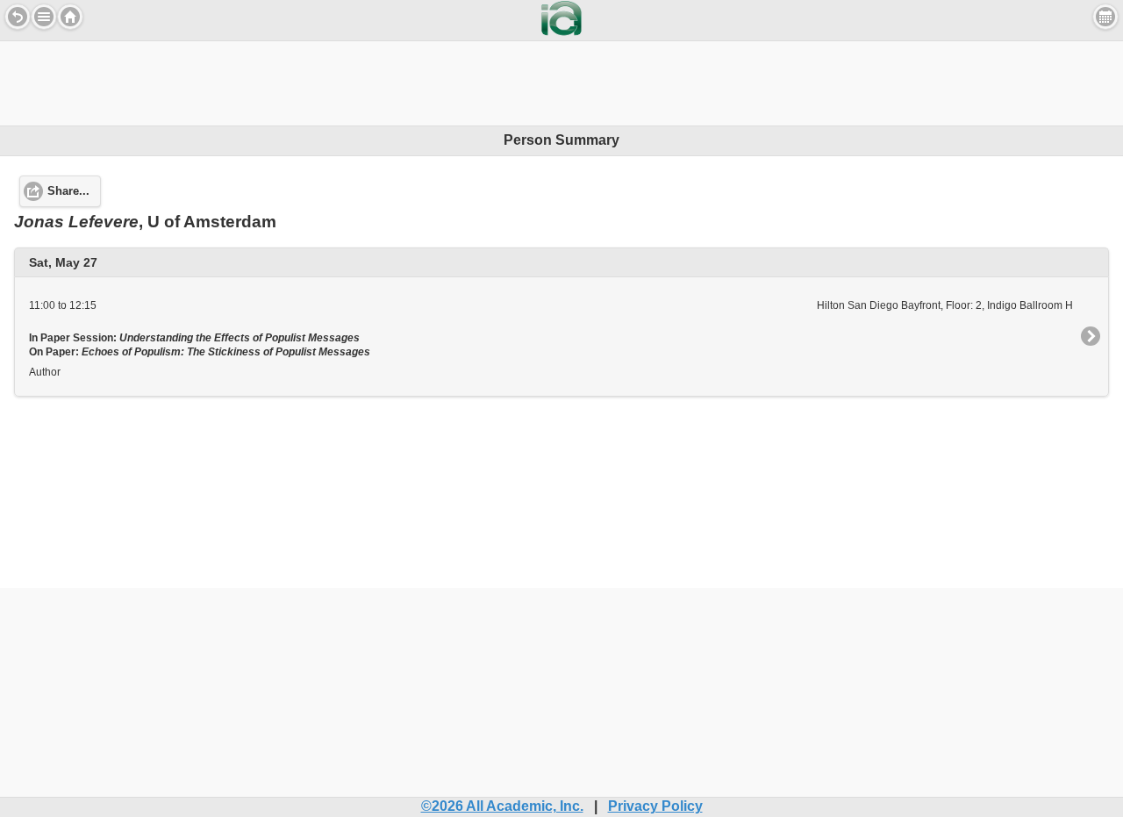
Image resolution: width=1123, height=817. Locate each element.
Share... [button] (68, 191)
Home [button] (70, 17)
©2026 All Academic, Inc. (502, 806)
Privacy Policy (655, 806)
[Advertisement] (561, 80)
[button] (44, 17)
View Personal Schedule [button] (1105, 17)
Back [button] (17, 17)
